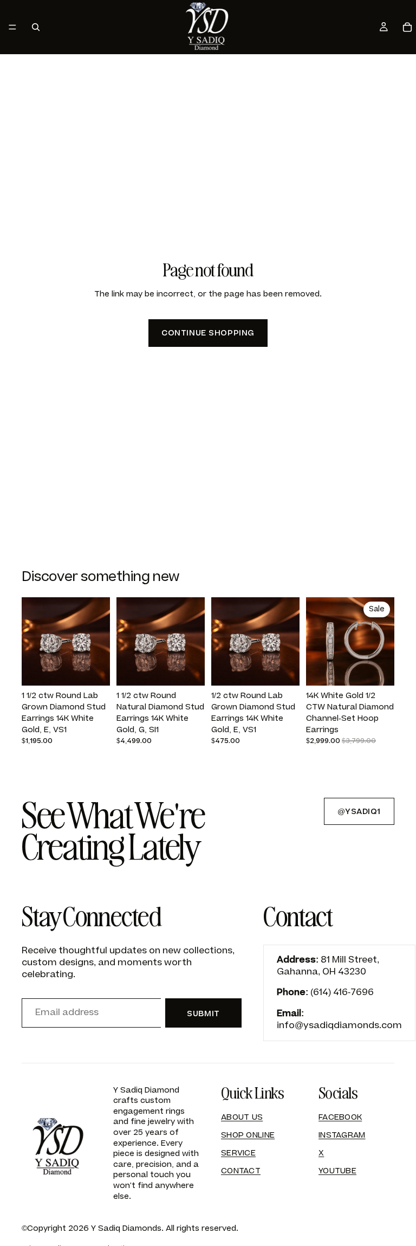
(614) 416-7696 (342, 992)
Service (238, 1153)
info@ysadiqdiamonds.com (339, 1025)
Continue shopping (208, 333)
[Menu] (12, 27)
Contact (241, 1171)
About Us (242, 1117)
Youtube (337, 1171)
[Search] (36, 27)
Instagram (342, 1135)
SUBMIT (203, 1013)
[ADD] (93, 669)
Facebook (340, 1117)
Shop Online (248, 1135)
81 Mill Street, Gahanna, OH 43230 (328, 965)
